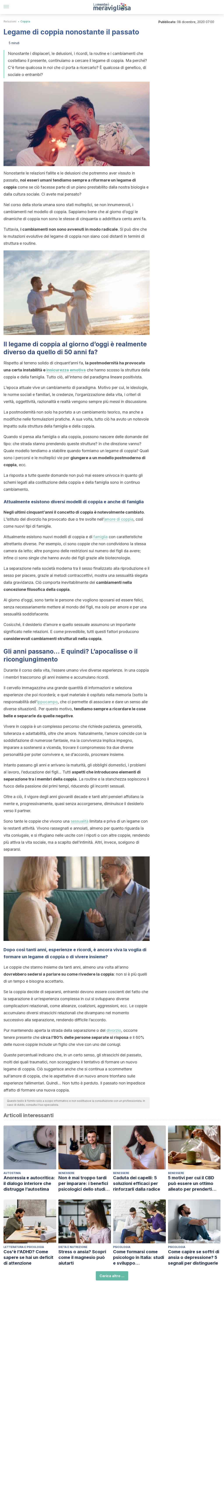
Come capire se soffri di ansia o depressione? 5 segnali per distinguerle (193, 1257)
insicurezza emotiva (66, 370)
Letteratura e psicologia (24, 1247)
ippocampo (47, 701)
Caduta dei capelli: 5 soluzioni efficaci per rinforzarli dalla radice (136, 1183)
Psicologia (121, 1247)
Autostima (12, 1173)
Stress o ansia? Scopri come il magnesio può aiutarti (82, 1257)
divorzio (114, 1030)
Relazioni (10, 21)
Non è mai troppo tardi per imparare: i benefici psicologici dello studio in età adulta (83, 1183)
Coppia (25, 21)
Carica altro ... (112, 1276)
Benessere (66, 1173)
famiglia (100, 536)
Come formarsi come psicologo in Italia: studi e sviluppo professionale (138, 1257)
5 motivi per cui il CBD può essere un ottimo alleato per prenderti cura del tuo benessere (192, 1183)
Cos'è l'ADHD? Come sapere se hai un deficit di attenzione (28, 1257)
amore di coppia (118, 519)
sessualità (79, 821)
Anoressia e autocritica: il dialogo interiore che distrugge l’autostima (29, 1183)
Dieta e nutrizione (73, 1247)
